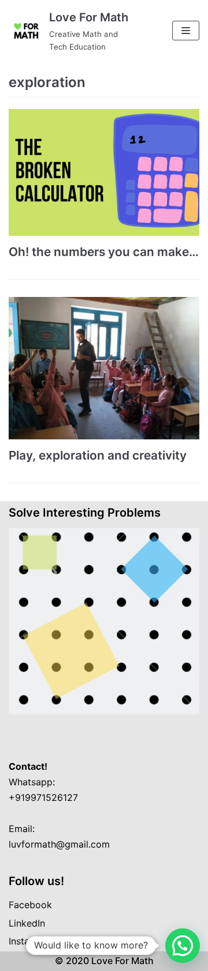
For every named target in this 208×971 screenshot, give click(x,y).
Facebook (30, 904)
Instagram (30, 941)
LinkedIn (27, 923)
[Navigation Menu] (185, 30)
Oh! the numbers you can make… (104, 251)
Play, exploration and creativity (98, 455)
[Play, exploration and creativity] (104, 368)
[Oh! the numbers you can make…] (104, 172)
